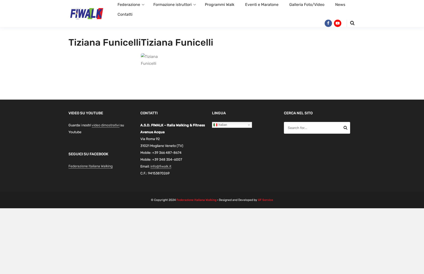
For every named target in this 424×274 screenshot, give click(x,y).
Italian (222, 125)
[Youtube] (337, 23)
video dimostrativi (105, 125)
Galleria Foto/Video (306, 4)
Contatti (125, 14)
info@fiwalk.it (160, 166)
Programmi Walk (219, 4)
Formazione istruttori (172, 4)
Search (345, 128)
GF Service (265, 200)
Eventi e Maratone (261, 4)
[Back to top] (419, 269)
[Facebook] (328, 23)
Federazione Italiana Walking (90, 166)
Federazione (129, 4)
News (340, 4)
